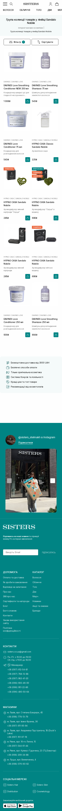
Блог (5, 606)
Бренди (36, 610)
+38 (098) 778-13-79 (17, 716)
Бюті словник (10, 610)
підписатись (49, 552)
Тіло (35, 587)
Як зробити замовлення (15, 582)
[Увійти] (50, 4)
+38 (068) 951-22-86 (18, 687)
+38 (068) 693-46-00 (18, 683)
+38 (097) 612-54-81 (18, 669)
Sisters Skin (42, 785)
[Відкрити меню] (5, 4)
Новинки (37, 601)
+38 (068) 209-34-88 (18, 755)
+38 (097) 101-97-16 (17, 737)
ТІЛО (38, 10)
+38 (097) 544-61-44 (17, 745)
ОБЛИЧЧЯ (25, 10)
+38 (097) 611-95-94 (17, 725)
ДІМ (50, 10)
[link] (57, 4)
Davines (7, 82)
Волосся (37, 577)
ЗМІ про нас (9, 596)
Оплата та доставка (13, 577)
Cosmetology (43, 791)
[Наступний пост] (52, 480)
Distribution (12, 791)
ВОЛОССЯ (8, 10)
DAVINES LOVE (17, 82)
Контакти (7, 615)
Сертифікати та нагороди (16, 601)
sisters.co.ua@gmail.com (19, 651)
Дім (34, 591)
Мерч (35, 596)
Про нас (7, 591)
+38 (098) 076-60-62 (18, 764)
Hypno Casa (37, 140)
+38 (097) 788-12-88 (18, 674)
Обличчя (37, 582)
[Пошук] (11, 4)
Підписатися (25, 442)
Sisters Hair (12, 785)
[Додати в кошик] (27, 101)
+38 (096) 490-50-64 (18, 691)
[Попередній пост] (9, 480)
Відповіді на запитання (14, 587)
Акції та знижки (40, 606)
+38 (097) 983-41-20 (18, 678)
